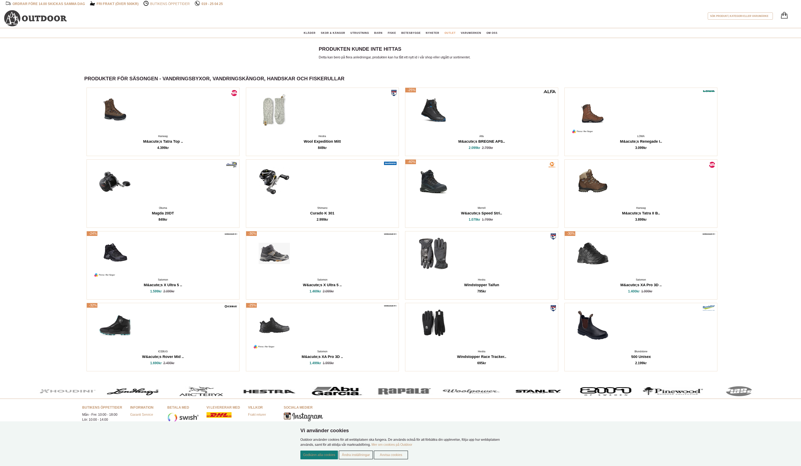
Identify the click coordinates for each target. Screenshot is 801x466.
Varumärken (471, 32)
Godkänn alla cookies (319, 455)
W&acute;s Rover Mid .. (163, 357)
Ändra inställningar (356, 455)
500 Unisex (641, 357)
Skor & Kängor (333, 32)
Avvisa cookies (391, 455)
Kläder (310, 32)
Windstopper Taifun (481, 285)
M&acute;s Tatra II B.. (641, 214)
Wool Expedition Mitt (322, 142)
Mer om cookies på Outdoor (392, 444)
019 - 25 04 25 (212, 4)
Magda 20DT (163, 214)
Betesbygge (411, 32)
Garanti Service (141, 414)
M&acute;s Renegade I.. (641, 142)
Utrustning (359, 32)
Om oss (491, 32)
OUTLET (450, 32)
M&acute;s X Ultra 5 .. (163, 285)
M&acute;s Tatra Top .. (163, 142)
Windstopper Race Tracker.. (481, 357)
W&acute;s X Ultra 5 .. (322, 285)
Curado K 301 (322, 214)
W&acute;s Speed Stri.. (481, 214)
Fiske (392, 32)
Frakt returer (257, 414)
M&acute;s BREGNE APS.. (481, 142)
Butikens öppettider (170, 4)
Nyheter (432, 32)
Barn (378, 32)
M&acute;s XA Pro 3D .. (641, 285)
